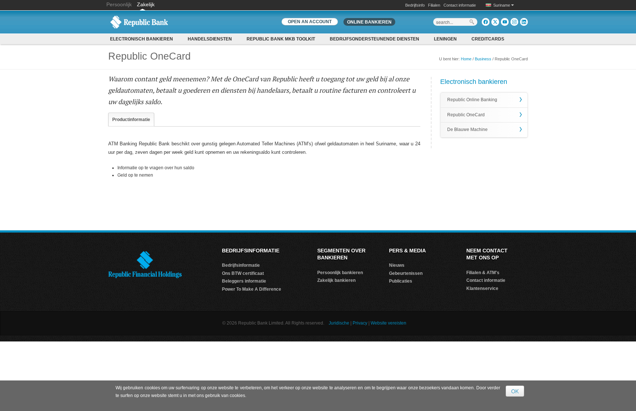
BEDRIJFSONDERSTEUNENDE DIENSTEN (374, 39)
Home (466, 59)
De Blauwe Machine (467, 129)
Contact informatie (460, 5)
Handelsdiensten (210, 39)
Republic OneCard (466, 114)
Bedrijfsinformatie (241, 265)
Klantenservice (482, 288)
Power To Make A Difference (251, 289)
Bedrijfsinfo (415, 5)
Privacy (360, 323)
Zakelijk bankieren (336, 280)
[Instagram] (514, 22)
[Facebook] (486, 22)
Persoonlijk (119, 4)
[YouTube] (505, 22)
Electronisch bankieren (141, 39)
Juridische (339, 323)
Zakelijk (146, 4)
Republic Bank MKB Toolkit (281, 39)
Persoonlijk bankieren (340, 272)
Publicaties (400, 281)
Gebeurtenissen (406, 273)
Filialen (434, 5)
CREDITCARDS (487, 39)
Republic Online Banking (472, 99)
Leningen (445, 39)
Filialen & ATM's (482, 272)
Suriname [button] (502, 5)
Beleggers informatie (244, 281)
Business (483, 59)
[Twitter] (495, 22)
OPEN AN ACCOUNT (310, 21)
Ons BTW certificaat (243, 273)
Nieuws (396, 265)
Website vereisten (388, 323)
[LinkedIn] (524, 22)
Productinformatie (131, 119)
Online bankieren (369, 22)
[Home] (139, 21)
